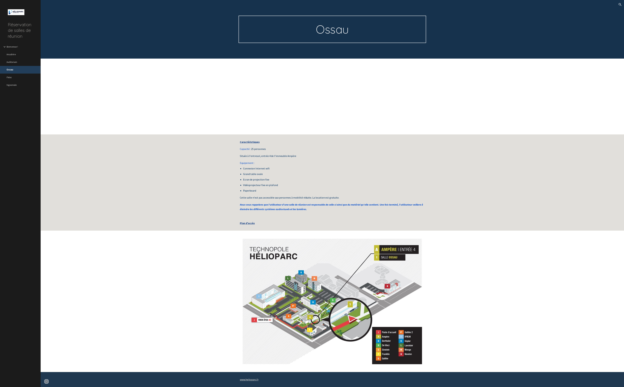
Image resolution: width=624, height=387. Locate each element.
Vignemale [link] (11, 84)
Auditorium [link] (11, 62)
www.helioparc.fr (249, 379)
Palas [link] (9, 77)
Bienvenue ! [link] (12, 46)
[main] (332, 29)
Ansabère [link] (11, 54)
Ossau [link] (9, 69)
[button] (620, 4)
